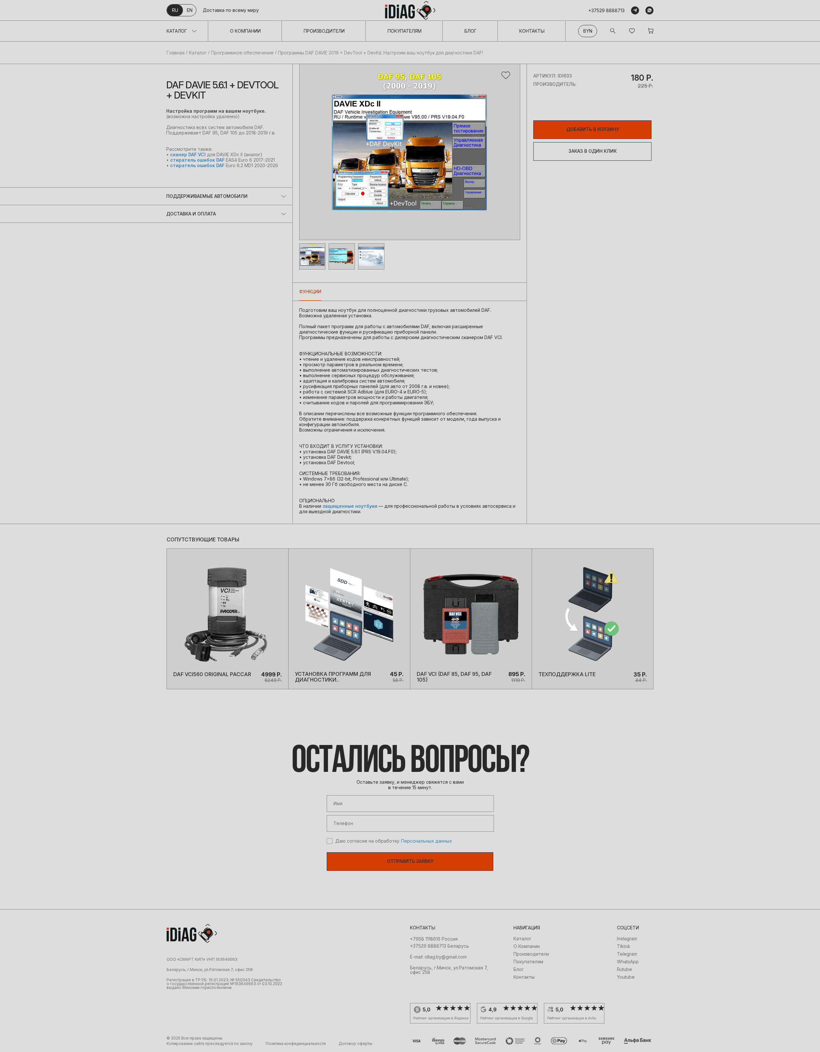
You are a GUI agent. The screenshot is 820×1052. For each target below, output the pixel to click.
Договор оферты (355, 1044)
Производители (324, 31)
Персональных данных (426, 841)
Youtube (626, 977)
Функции (310, 291)
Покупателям (405, 31)
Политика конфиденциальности (296, 1044)
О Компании (245, 31)
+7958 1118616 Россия (434, 939)
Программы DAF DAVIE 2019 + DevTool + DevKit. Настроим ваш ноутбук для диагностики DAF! (380, 53)
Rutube (624, 969)
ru (175, 10)
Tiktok (623, 946)
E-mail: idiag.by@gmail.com (438, 957)
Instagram (627, 938)
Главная (175, 53)
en (190, 10)
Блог (470, 31)
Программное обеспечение (242, 53)
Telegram (627, 954)
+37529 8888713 (606, 10)
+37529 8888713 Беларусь (439, 946)
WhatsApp (628, 961)
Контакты (532, 31)
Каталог (177, 31)
